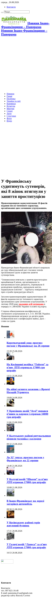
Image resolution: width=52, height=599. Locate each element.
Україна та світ (14, 101)
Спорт (10, 111)
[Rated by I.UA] (7, 563)
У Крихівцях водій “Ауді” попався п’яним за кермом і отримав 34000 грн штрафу (27, 413)
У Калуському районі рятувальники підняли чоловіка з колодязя (29, 437)
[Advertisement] (26, 64)
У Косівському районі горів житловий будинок (23, 524)
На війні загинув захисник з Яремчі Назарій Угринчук (28, 391)
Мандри (10, 108)
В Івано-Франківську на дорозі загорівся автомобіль (25, 502)
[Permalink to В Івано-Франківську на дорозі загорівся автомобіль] (10, 495)
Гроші (9, 96)
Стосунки (11, 116)
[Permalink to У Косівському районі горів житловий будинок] (10, 517)
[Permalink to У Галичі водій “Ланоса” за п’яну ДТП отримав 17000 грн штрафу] (10, 539)
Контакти (11, 7)
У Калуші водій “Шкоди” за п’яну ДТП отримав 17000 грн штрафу (27, 481)
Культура (11, 106)
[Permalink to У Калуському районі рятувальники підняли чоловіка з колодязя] (10, 430)
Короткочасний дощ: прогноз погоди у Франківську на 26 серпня (28, 344)
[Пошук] (2, 12)
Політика (11, 99)
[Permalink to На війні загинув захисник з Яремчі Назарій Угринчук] (10, 384)
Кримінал (11, 103)
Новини (10, 94)
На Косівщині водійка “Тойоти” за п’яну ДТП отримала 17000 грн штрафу (27, 367)
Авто (9, 113)
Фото (9, 118)
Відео (9, 121)
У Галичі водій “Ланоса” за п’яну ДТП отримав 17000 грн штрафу (27, 546)
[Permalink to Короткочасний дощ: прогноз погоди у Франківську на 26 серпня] (10, 337)
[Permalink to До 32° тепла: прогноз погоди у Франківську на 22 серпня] (10, 452)
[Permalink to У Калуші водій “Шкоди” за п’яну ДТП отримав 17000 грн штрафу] (10, 474)
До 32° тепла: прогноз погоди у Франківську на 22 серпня (25, 459)
